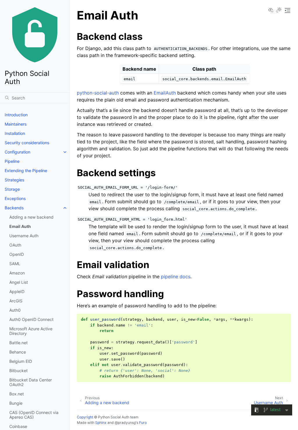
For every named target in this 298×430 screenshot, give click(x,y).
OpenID (16, 254)
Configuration (17, 151)
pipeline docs (175, 276)
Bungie (15, 403)
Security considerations (27, 142)
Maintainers (15, 124)
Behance (17, 351)
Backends (14, 207)
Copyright (85, 417)
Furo (143, 422)
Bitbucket (18, 370)
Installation (15, 133)
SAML (14, 263)
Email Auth (20, 226)
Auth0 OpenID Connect (31, 319)
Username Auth (23, 235)
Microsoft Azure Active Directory (30, 331)
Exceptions (15, 198)
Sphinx (101, 422)
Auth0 (15, 310)
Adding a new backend (31, 217)
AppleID (16, 291)
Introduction (16, 114)
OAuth (15, 244)
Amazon (17, 272)
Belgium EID (20, 361)
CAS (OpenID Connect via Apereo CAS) (33, 415)
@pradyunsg (125, 422)
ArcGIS (15, 300)
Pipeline (12, 161)
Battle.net (18, 342)
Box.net (16, 393)
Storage (12, 189)
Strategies (14, 179)
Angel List (18, 282)
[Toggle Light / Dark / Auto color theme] (279, 10)
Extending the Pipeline (26, 170)
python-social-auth (98, 93)
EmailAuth (165, 93)
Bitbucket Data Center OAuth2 (30, 382)
